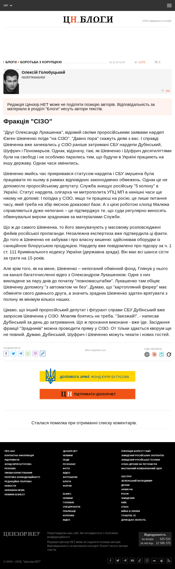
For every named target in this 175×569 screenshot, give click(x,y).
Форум (67, 486)
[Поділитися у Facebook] (6, 353)
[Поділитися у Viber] (35, 353)
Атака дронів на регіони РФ (139, 464)
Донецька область (133, 520)
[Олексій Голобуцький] (11, 81)
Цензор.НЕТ (70, 451)
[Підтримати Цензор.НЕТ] (87, 394)
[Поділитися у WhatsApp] (28, 353)
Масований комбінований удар (141, 468)
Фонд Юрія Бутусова (18, 464)
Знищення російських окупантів (142, 455)
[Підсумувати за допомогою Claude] (154, 354)
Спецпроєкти (71, 507)
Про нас (10, 451)
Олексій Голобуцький (43, 73)
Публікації (69, 511)
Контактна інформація (19, 455)
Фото (66, 468)
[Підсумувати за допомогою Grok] (169, 354)
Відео (66, 473)
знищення (127, 498)
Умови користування (18, 473)
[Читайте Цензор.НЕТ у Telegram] (125, 560)
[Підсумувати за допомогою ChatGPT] (147, 354)
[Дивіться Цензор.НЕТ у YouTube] (132, 560)
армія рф (127, 489)
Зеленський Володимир (136, 481)
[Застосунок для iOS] (161, 560)
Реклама (10, 468)
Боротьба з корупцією (41, 62)
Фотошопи (70, 477)
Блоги (11, 62)
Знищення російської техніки (140, 460)
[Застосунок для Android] (154, 560)
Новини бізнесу (15, 494)
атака (125, 507)
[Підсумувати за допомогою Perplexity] (161, 354)
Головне (68, 502)
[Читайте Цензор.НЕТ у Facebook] (110, 560)
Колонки (68, 515)
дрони (125, 485)
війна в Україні (130, 511)
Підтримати (12, 460)
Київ (123, 502)
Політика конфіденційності (22, 477)
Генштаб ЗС (128, 515)
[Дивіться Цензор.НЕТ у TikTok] (139, 560)
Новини (68, 455)
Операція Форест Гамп (136, 451)
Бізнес (67, 494)
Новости (10, 486)
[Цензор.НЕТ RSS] (169, 560)
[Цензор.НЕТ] (92, 20)
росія (125, 494)
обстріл (126, 476)
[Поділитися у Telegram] (20, 353)
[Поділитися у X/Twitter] (13, 353)
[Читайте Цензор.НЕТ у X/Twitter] (118, 560)
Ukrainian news (15, 490)
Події (66, 460)
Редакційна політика (18, 481)
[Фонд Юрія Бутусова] (87, 376)
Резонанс (69, 464)
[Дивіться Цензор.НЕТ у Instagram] (147, 560)
